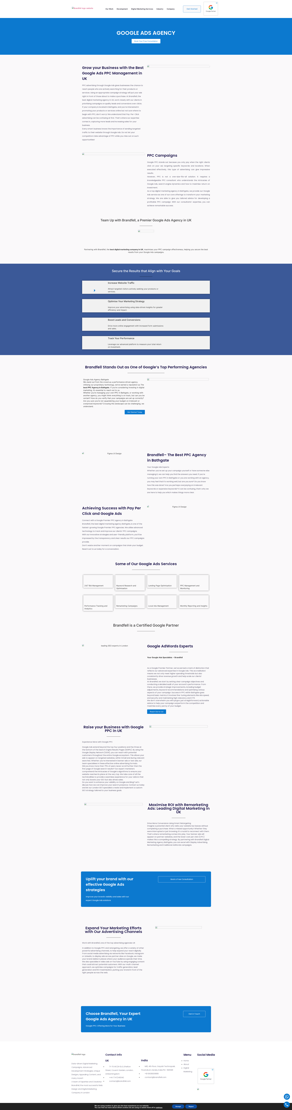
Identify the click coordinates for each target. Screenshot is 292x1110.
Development (122, 9)
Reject (191, 1106)
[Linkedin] (200, 1062)
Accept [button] (178, 1106)
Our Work (109, 9)
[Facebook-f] (207, 1062)
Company (171, 9)
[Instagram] (213, 1062)
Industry (159, 9)
